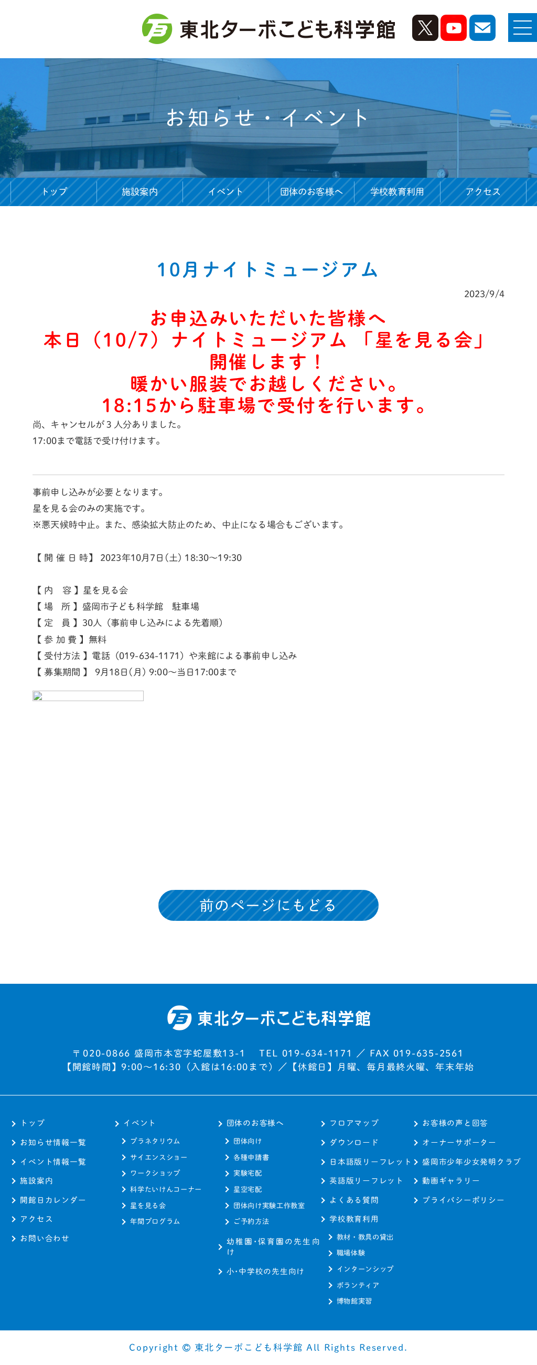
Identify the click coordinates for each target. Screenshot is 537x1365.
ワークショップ (155, 1173)
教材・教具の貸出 (365, 1237)
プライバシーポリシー (463, 1200)
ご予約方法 (251, 1221)
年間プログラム (155, 1221)
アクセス (483, 191)
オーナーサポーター (459, 1142)
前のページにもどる (268, 905)
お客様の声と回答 (455, 1123)
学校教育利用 (354, 1219)
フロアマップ (354, 1123)
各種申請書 (251, 1157)
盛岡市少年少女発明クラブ (471, 1162)
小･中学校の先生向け (266, 1271)
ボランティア (358, 1285)
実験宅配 (247, 1173)
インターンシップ (365, 1269)
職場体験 (351, 1252)
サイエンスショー (158, 1157)
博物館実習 (354, 1301)
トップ (54, 191)
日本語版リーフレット (370, 1162)
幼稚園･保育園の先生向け (273, 1247)
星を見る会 (148, 1205)
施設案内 (140, 191)
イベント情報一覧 (53, 1162)
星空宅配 (247, 1189)
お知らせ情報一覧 (53, 1142)
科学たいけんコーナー (166, 1189)
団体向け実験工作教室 (269, 1205)
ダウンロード (354, 1142)
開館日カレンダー (53, 1200)
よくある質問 (354, 1200)
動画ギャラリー (451, 1181)
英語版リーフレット (366, 1181)
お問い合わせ (44, 1238)
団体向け (247, 1141)
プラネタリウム (155, 1141)
